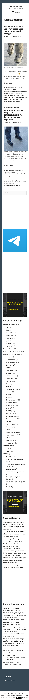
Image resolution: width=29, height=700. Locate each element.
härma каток (13, 91)
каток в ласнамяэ (9, 93)
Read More (25, 697)
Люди (8, 384)
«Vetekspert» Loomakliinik (12, 665)
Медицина (9, 386)
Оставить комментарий (12, 101)
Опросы (6, 454)
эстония (19, 99)
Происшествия (11, 419)
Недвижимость (11, 400)
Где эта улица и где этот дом (13, 351)
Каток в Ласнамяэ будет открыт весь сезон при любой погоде (13, 30)
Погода (8, 411)
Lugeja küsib (10, 335)
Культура (9, 381)
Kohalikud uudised (9, 325)
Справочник (7, 456)
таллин (25, 97)
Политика (9, 413)
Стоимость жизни (12, 432)
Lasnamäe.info (15, 6)
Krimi (7, 330)
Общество (20, 88)
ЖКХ (7, 368)
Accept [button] (19, 697)
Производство (11, 416)
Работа (8, 421)
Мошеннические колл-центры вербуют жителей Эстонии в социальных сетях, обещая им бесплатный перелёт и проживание (13, 643)
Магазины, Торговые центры (16, 482)
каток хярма (18, 93)
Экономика (9, 443)
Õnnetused (9, 338)
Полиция (9, 487)
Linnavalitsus (10, 333)
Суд (7, 438)
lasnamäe (20, 91)
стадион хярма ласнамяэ (15, 97)
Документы (10, 365)
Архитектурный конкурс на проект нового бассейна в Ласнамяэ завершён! (12, 541)
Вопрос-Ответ (8, 349)
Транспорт (9, 440)
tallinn (25, 91)
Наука (8, 397)
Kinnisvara (9, 327)
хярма (5, 99)
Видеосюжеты (11, 360)
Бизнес (8, 357)
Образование (10, 403)
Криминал (9, 378)
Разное (8, 448)
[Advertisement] (14, 211)
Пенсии (8, 408)
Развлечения (8, 89)
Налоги (8, 395)
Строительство (11, 435)
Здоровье (9, 370)
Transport (9, 343)
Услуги (8, 451)
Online (10, 681)
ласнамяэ (6, 95)
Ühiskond (9, 346)
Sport (7, 341)
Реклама (9, 427)
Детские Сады (11, 469)
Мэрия (8, 392)
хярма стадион (12, 99)
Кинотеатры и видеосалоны (15, 472)
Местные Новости (10, 88)
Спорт (14, 89)
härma (7, 91)
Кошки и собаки (11, 376)
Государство (10, 362)
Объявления (7, 446)
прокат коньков (14, 95)
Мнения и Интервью (13, 389)
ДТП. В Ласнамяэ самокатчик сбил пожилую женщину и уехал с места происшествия (14, 534)
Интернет (9, 373)
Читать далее (8, 83)
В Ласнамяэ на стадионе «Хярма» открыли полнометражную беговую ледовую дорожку (13, 113)
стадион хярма (14, 180)
